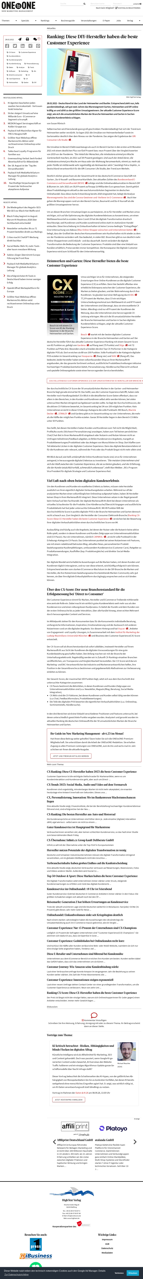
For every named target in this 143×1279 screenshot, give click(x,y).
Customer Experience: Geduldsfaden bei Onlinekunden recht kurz (85, 941)
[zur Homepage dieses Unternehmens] (69, 139)
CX (29, 75)
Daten (11, 67)
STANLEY (63, 413)
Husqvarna (87, 356)
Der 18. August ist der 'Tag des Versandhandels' (22, 167)
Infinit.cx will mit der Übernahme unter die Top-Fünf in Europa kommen (80, 845)
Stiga (121, 345)
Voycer (121, 628)
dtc (35, 71)
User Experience (14, 79)
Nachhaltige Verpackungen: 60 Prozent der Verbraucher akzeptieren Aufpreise (23, 186)
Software (12, 71)
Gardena (81, 345)
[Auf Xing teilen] (30, 46)
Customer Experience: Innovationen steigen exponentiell (80, 980)
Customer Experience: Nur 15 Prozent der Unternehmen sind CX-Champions (92, 928)
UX (27, 79)
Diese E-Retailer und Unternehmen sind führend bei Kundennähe (85, 954)
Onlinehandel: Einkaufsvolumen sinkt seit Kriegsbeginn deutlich (85, 915)
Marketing (24, 71)
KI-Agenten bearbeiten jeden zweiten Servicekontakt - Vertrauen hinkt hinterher (25, 106)
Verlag (134, 20)
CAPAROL (98, 536)
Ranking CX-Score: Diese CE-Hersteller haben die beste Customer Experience (92, 993)
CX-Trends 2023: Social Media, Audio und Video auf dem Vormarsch (87, 784)
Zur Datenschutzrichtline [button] (16, 1274)
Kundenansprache (15, 60)
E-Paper (106, 20)
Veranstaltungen (88, 20)
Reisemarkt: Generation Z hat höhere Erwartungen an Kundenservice (87, 902)
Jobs (118, 20)
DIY (35, 82)
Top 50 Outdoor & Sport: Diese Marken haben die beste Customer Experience (92, 876)
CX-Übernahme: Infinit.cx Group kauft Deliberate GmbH (80, 840)
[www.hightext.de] (71, 1195)
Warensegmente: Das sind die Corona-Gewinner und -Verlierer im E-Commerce (84, 197)
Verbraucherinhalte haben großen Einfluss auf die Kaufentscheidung (87, 863)
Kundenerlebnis (14, 56)
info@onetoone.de (74, 1216)
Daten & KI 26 (82, 1092)
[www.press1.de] (36, 1250)
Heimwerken (13, 82)
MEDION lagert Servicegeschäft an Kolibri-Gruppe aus (24, 125)
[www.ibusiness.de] (35, 1258)
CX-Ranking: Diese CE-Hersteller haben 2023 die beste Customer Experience (92, 771)
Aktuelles (51, 28)
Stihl (114, 356)
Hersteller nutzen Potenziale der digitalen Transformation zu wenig (86, 850)
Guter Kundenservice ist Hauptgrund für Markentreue (78, 827)
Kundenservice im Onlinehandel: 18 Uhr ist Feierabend (79, 889)
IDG (132, 294)
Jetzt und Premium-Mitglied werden (71, 756)
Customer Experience (28, 52)
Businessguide (68, 20)
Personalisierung (33, 64)
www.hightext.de (73, 1218)
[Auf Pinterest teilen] (38, 46)
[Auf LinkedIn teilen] (23, 46)
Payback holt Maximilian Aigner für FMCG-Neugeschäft (25, 132)
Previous (54, 1142)
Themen (10, 20)
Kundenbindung (15, 64)
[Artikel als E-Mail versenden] (19, 39)
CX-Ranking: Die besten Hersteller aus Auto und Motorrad (81, 814)
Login (136, 4)
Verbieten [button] (119, 1273)
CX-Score (12, 52)
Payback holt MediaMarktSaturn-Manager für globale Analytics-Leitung (24, 175)
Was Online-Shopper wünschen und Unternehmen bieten (105, 229)
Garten (26, 82)
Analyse (21, 67)
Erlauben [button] (133, 1273)
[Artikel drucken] (27, 39)
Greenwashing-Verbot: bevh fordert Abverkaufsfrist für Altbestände (25, 160)
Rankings (49, 20)
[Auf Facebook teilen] (7, 46)
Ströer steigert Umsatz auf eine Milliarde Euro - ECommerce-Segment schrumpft (23, 116)
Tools (32, 67)
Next (134, 1142)
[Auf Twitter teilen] (15, 46)
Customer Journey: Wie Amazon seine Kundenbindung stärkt (83, 967)
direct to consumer (15, 75)
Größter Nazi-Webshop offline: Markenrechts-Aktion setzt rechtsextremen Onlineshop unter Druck (24, 142)
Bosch (84, 334)
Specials (29, 20)
